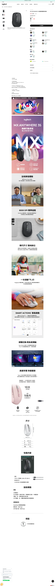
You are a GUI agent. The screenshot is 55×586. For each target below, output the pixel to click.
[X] (34, 73)
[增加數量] (33, 22)
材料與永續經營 (32, 67)
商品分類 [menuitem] (18, 4)
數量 (30, 20)
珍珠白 (32, 18)
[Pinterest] (35, 73)
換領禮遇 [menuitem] (31, 4)
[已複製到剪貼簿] (37, 73)
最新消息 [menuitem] (22, 4)
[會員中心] (51, 4)
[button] (52, 585)
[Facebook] (33, 73)
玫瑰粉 (34, 18)
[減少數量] (30, 22)
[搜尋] (49, 4)
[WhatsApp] (36, 73)
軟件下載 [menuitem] (26, 4)
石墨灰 (30, 18)
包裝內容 (31, 70)
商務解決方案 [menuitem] (35, 4)
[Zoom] (26, 10)
